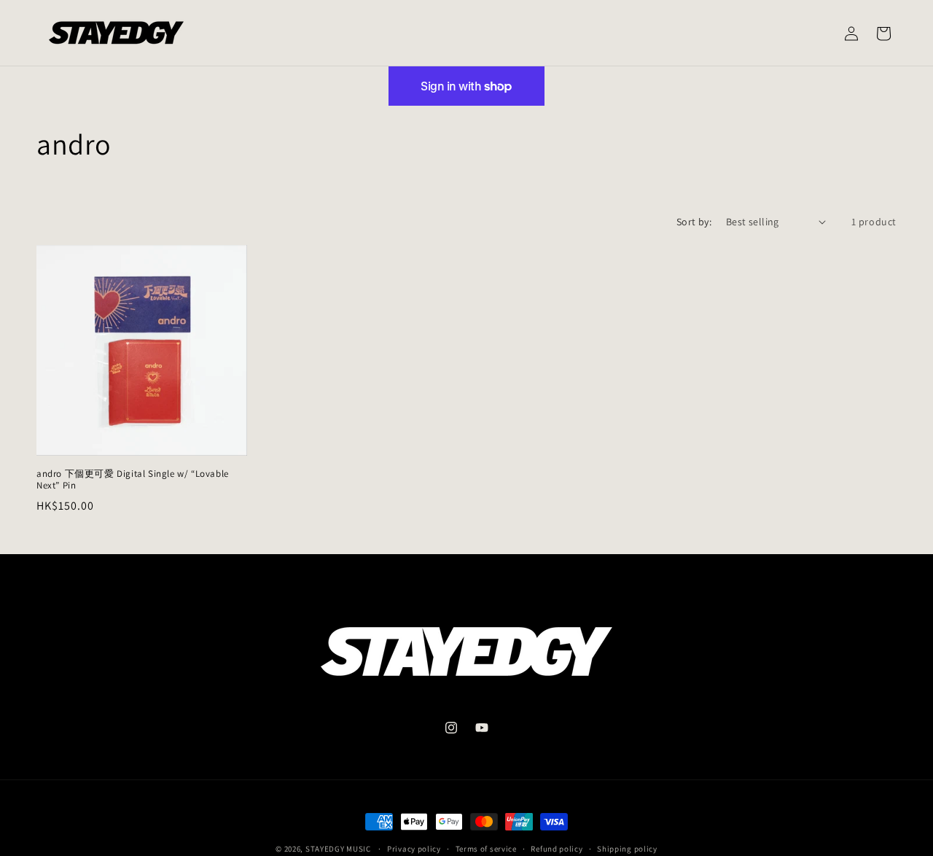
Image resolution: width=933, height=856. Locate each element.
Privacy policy (414, 848)
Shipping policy (627, 848)
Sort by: (693, 221)
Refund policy (556, 848)
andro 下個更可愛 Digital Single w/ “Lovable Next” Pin (132, 480)
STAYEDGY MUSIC (338, 849)
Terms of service (486, 848)
